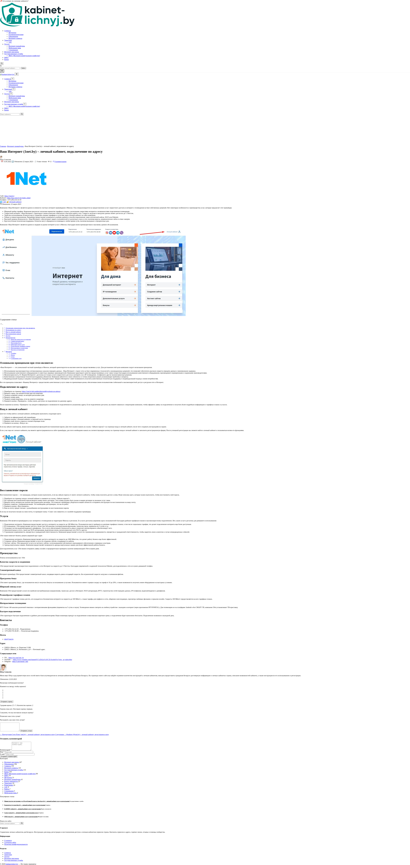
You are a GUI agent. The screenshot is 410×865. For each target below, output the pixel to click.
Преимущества (10, 338)
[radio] (207, 690)
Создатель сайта (10, 842)
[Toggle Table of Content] (1, 324)
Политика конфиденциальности (16, 844)
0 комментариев (60, 161)
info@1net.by (9, 639)
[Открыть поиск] (2, 63)
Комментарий (5, 750)
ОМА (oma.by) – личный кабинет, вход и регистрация (21, 816)
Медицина (12, 33)
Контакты (9, 351)
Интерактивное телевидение (19, 348)
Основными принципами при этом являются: (20, 328)
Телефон (13, 353)
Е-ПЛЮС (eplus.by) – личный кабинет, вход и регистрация (22, 809)
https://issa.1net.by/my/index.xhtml (18, 198)
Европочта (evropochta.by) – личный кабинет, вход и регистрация (24, 805)
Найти (23, 68)
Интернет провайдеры (17, 46)
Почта (13, 355)
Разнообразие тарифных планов (20, 346)
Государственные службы (13, 54)
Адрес (13, 357)
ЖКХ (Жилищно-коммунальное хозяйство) (24, 56)
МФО (6, 57)
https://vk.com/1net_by (16, 658)
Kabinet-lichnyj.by (12, 864)
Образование (13, 36)
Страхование (13, 50)
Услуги (6, 44)
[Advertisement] (64, 130)
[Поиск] (22, 114)
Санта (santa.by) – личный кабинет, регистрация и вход (21, 813)
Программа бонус (16, 343)
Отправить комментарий (9, 756)
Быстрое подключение (18, 349)
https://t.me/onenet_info (20, 661)
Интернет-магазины (11, 52)
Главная (3, 146)
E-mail (3, 754)
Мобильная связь (15, 48)
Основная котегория (16, 34)
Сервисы (7, 31)
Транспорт (8, 40)
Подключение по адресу (13, 330)
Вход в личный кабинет (13, 332)
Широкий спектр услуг (18, 344)
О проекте (8, 840)
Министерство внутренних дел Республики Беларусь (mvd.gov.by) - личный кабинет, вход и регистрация (37, 801)
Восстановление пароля (13, 334)
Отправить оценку (6, 701)
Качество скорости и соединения (21, 339)
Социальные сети (16, 358)
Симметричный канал (17, 341)
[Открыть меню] (2, 71)
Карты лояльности (11, 781)
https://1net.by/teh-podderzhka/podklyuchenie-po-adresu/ (41, 391)
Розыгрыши (8, 785)
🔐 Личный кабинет (14, 202)
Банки (6, 59)
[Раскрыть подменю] (12, 78)
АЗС (10, 42)
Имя (2, 752)
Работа (7, 789)
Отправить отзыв (26, 731)
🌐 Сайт (3, 202)
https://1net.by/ (9, 196)
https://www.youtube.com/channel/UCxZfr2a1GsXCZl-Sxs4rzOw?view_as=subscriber (42, 659)
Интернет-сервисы (15, 38)
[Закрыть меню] (17, 74)
